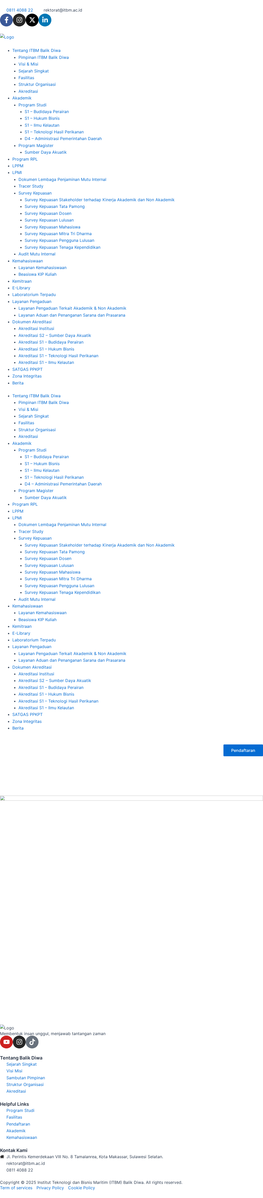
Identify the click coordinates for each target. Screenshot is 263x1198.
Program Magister (35, 145)
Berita (18, 382)
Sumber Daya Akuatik (46, 152)
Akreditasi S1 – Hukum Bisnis (46, 349)
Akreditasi (28, 91)
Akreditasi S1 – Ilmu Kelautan (46, 362)
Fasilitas (26, 77)
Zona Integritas (27, 376)
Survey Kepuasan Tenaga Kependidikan (62, 247)
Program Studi (32, 104)
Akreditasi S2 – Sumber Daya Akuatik (54, 335)
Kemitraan (22, 281)
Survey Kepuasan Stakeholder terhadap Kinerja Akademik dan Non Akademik (100, 199)
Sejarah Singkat (33, 70)
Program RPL (25, 159)
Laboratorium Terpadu (34, 294)
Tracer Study (30, 186)
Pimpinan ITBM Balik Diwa (43, 57)
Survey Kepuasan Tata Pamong (55, 206)
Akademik (22, 97)
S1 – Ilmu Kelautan (42, 125)
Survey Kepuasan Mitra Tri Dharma (58, 233)
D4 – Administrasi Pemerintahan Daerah (63, 138)
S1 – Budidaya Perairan (47, 111)
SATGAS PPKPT (27, 369)
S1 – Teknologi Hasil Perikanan (54, 131)
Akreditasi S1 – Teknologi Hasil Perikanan (58, 355)
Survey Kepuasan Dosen (48, 213)
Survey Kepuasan (35, 193)
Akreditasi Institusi (36, 328)
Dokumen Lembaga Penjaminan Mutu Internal (62, 179)
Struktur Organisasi (37, 84)
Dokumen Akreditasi (32, 321)
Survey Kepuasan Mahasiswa (52, 226)
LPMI (17, 172)
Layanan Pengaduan (31, 301)
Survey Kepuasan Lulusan (49, 220)
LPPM (17, 165)
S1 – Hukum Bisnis (42, 118)
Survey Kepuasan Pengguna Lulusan (59, 240)
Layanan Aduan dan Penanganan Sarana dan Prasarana (71, 315)
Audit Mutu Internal (36, 253)
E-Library (21, 287)
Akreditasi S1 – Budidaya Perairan (50, 342)
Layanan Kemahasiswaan (42, 267)
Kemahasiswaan (27, 260)
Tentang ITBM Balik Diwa (36, 50)
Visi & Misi (28, 64)
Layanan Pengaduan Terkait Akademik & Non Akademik (72, 308)
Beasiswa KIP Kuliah (37, 274)
